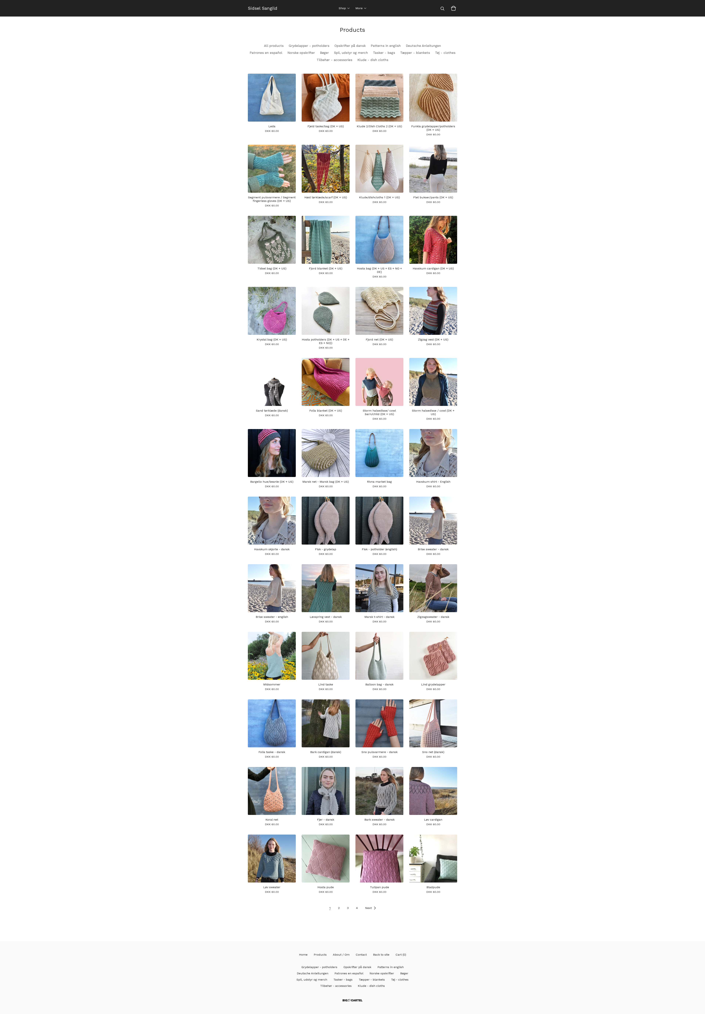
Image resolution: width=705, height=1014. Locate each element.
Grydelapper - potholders (309, 46)
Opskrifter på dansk (350, 46)
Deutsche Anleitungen (423, 46)
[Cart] (453, 8)
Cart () (401, 954)
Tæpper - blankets (415, 53)
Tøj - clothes (445, 53)
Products (320, 954)
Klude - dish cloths (372, 60)
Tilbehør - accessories (334, 60)
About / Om (341, 954)
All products (274, 46)
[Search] (442, 8)
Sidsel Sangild (262, 8)
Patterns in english (386, 46)
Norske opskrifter (301, 53)
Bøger (324, 53)
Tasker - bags (384, 53)
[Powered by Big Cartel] (352, 1000)
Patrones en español (266, 53)
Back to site (381, 954)
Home (303, 954)
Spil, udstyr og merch (351, 53)
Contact (361, 954)
